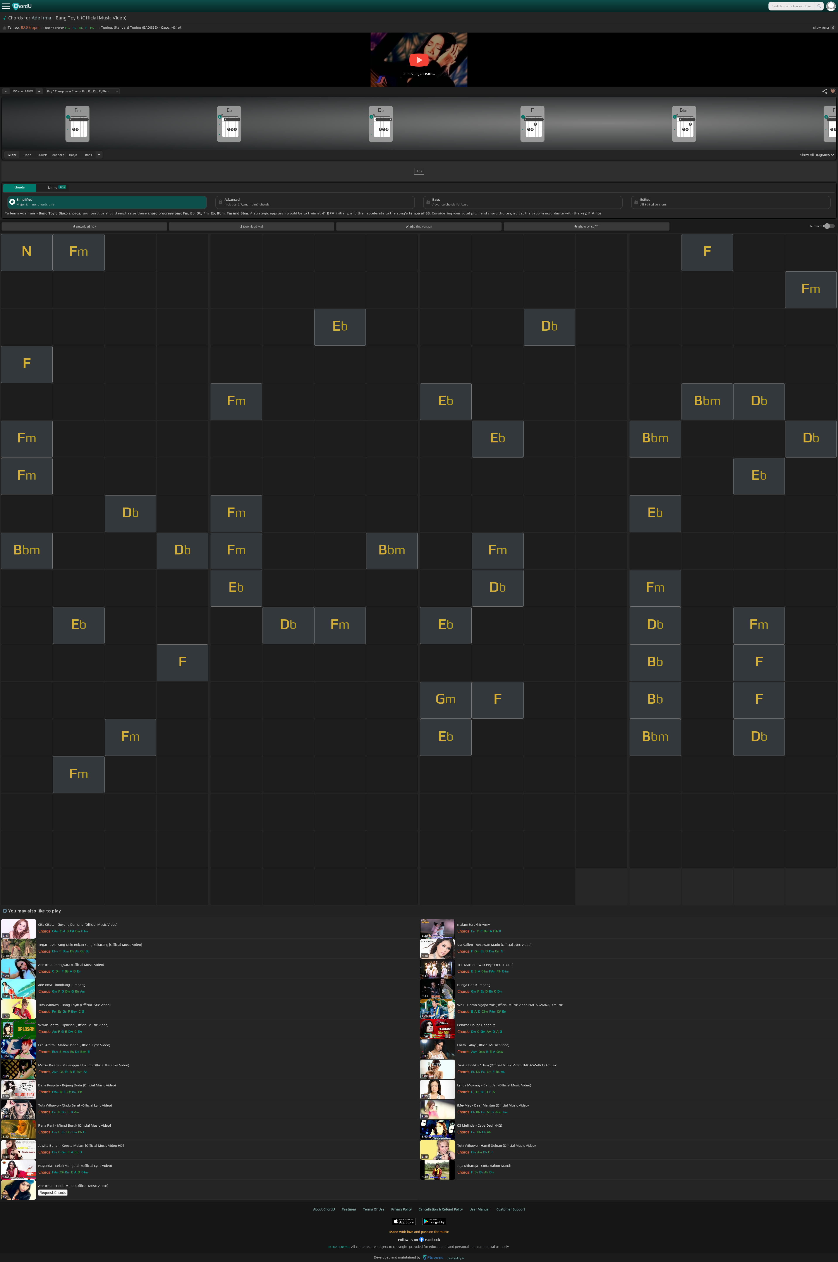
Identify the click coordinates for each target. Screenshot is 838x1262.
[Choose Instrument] (99, 154)
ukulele (42, 155)
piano (27, 155)
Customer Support (510, 1209)
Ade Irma (42, 18)
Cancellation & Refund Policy (441, 1209)
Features (349, 1209)
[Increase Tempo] (39, 91)
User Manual (479, 1209)
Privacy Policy (401, 1209)
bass (88, 155)
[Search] (819, 6)
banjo (73, 155)
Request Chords (52, 1192)
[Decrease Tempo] (6, 91)
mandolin (58, 155)
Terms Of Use (374, 1209)
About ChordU (324, 1209)
